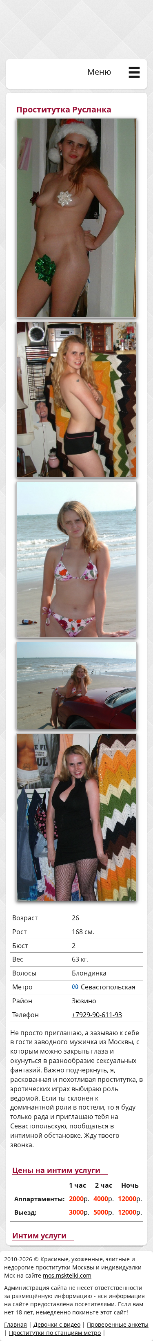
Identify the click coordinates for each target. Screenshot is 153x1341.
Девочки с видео (56, 1324)
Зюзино (84, 1000)
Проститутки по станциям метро (55, 1333)
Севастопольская (108, 986)
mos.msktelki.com (67, 1275)
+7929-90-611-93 (97, 1014)
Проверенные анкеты (118, 1324)
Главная (15, 1324)
